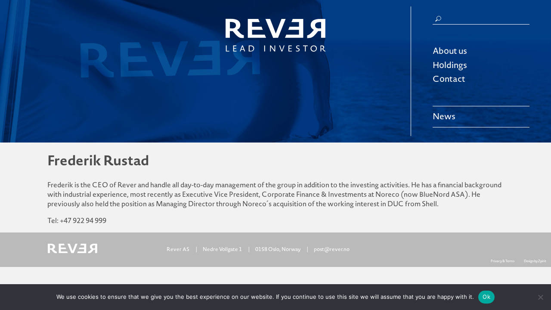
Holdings (450, 65)
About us (450, 51)
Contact (449, 79)
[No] (540, 297)
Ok (486, 296)
